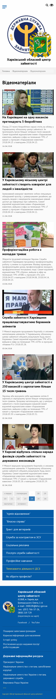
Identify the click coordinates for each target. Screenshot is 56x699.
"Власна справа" (15, 521)
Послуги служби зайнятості (22, 553)
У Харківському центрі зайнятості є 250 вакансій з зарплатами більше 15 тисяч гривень (27, 386)
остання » (22, 504)
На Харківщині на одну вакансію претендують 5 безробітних (25, 119)
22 (18, 498)
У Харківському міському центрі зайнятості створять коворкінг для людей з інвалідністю (26, 184)
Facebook (22, 622)
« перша (7, 493)
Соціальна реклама (17, 545)
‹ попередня (21, 493)
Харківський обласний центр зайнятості (29, 61)
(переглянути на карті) (28, 616)
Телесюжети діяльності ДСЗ (23, 568)
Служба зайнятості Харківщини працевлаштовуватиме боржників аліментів (26, 322)
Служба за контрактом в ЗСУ (23, 537)
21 (12, 498)
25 (38, 498)
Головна (6, 71)
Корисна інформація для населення (21, 635)
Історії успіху (10, 639)
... (4, 686)
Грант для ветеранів (18, 529)
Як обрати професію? (19, 576)
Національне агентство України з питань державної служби (24, 676)
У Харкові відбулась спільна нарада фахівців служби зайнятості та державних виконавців (27, 456)
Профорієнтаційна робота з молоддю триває (21, 252)
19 (45, 493)
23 (25, 498)
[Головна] (29, 36)
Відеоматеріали (20, 71)
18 (38, 493)
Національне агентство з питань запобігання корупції (27, 668)
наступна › (8, 504)
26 (45, 498)
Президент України (13, 662)
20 (5, 498)
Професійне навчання (19, 561)
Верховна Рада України (15, 682)
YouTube (35, 622)
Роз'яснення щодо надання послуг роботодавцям (21, 645)
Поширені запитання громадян (19, 631)
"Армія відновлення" (18, 513)
